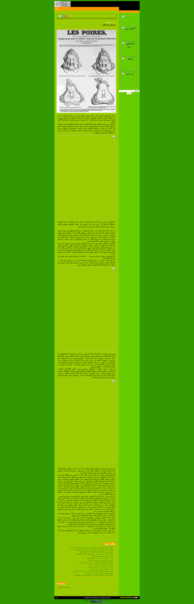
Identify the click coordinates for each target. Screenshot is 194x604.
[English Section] (129, 14)
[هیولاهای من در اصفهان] (61, 26)
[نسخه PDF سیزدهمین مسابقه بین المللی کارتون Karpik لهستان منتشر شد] (58, 26)
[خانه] (115, 15)
